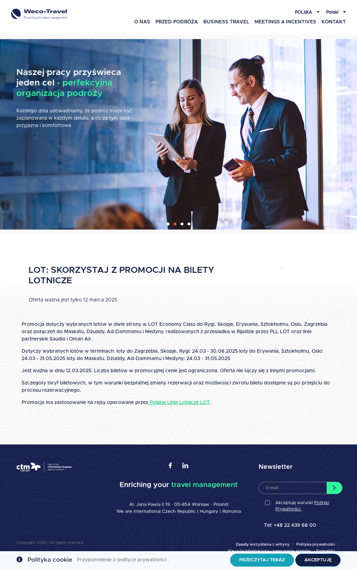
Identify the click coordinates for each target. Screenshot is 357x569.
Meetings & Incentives (285, 22)
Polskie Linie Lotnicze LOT (179, 402)
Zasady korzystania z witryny (263, 544)
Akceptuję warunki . (302, 506)
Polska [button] (304, 12)
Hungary (210, 511)
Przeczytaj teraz (262, 560)
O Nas (142, 22)
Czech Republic (179, 511)
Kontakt (333, 22)
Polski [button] (333, 12)
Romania (231, 511)
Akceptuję (318, 560)
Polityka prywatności (315, 544)
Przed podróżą (176, 22)
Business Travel (226, 22)
